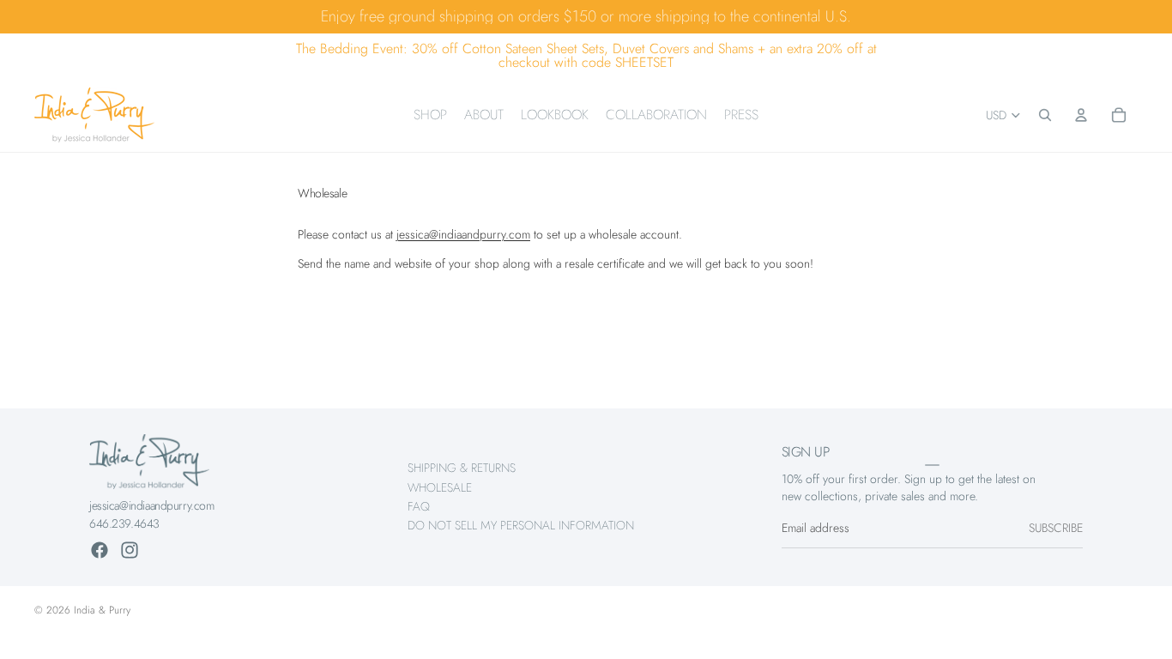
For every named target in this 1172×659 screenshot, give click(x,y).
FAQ (419, 506)
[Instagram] (129, 550)
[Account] (1081, 115)
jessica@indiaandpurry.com (463, 234)
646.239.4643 (124, 523)
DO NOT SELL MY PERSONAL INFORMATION (521, 526)
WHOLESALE (440, 487)
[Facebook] (99, 550)
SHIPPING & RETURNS (462, 467)
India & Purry (102, 610)
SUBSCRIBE (1056, 528)
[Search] (1045, 115)
